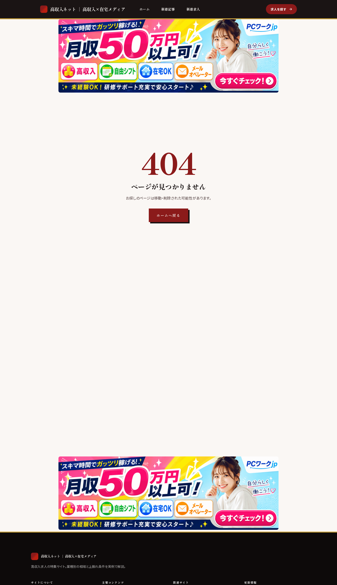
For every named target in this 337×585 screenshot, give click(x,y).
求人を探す (278, 9)
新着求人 (193, 9)
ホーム (144, 9)
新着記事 (168, 9)
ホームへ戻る (168, 215)
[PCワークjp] (168, 56)
